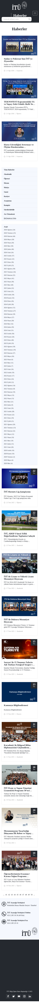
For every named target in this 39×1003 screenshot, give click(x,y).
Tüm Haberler (9, 170)
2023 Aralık (9, 333)
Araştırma (7, 201)
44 (15, 895)
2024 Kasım (9, 298)
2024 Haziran (9, 314)
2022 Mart (8, 402)
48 (26, 895)
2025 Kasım (9, 259)
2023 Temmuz (10, 350)
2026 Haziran (9, 236)
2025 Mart (8, 285)
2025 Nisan (9, 282)
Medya (6, 187)
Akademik (8, 174)
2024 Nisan (9, 320)
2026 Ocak (9, 252)
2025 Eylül (9, 265)
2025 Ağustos (9, 269)
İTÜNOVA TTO (10, 218)
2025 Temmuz (10, 272)
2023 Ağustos (9, 346)
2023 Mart (8, 363)
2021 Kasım (9, 415)
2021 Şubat (9, 444)
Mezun (6, 183)
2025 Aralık (9, 256)
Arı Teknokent (9, 214)
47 (23, 895)
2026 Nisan (9, 243)
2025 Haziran (9, 275)
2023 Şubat (8, 366)
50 (31, 895)
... (3, 895)
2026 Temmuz (10, 233)
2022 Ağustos (9, 385)
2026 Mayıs (9, 239)
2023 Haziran (9, 353)
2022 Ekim (9, 379)
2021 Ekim (9, 418)
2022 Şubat (8, 405)
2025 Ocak (9, 291)
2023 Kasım (9, 337)
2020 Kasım (9, 454)
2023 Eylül (9, 343)
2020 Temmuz (9, 457)
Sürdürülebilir (9, 210)
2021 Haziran (9, 431)
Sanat (6, 192)
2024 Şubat (9, 327)
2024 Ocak (9, 330)
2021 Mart (8, 441)
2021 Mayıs (9, 434)
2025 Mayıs (9, 278)
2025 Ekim (9, 262)
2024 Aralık (9, 295)
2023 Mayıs (9, 356)
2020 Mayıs (8, 460)
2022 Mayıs (9, 395)
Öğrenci (7, 179)
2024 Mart (8, 324)
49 (29, 895)
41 (6, 895)
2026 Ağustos (9, 230)
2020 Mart (8, 463)
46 (20, 895)
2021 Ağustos (9, 424)
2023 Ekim (9, 340)
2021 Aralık (9, 411)
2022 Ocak (9, 408)
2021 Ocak (9, 447)
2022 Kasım (9, 376)
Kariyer (7, 196)
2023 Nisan (8, 359)
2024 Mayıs (9, 317)
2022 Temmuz (9, 389)
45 (17, 895)
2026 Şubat (9, 249)
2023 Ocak (9, 369)
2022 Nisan (9, 398)
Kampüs (7, 205)
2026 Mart (8, 246)
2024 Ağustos (9, 307)
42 (9, 895)
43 (12, 895)
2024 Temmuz (10, 311)
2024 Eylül (9, 304)
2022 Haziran (9, 392)
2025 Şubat (9, 288)
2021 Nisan (9, 437)
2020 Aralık (9, 450)
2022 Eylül (9, 382)
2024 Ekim (9, 301)
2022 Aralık (9, 372)
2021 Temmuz (10, 428)
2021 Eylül (9, 421)
